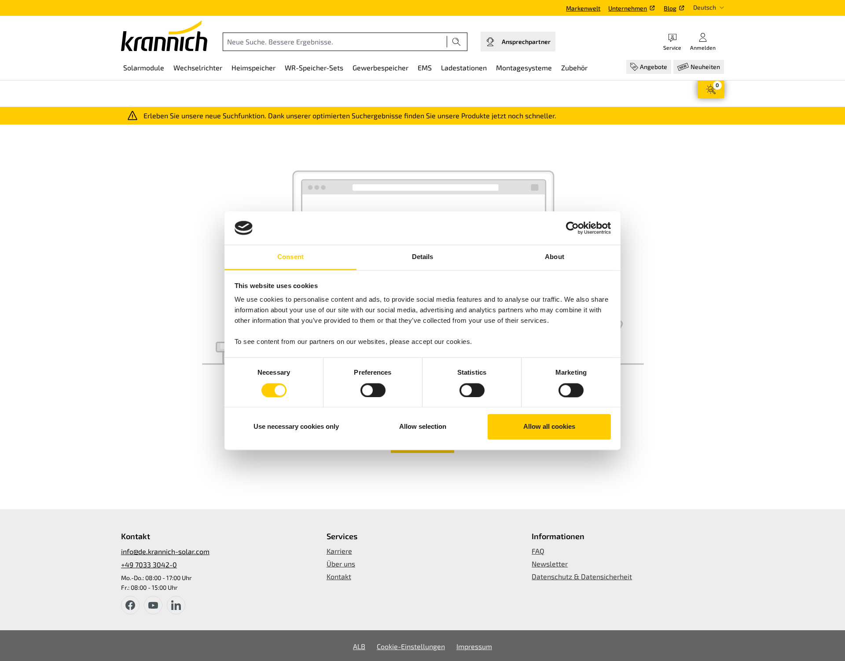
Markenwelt (583, 8)
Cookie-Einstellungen (411, 646)
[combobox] (335, 42)
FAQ (538, 551)
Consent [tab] (290, 257)
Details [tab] (423, 257)
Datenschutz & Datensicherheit (582, 576)
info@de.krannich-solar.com (165, 551)
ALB (359, 646)
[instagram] (176, 605)
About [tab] (554, 257)
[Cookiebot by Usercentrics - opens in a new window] (572, 227)
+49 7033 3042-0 (149, 564)
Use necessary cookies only (296, 427)
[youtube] (153, 605)
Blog (670, 8)
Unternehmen (627, 8)
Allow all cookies (549, 427)
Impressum (474, 646)
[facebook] (130, 605)
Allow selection (422, 427)
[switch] (373, 390)
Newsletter (550, 563)
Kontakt (339, 576)
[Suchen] (456, 42)
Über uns (341, 563)
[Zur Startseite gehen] (164, 35)
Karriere (339, 551)
